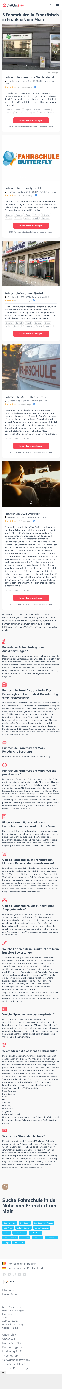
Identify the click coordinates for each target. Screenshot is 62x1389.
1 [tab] (27, 66)
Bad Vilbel (8, 1228)
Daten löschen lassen (12, 1307)
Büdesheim (51, 1238)
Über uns (8, 1290)
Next (56, 47)
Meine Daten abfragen (13, 1310)
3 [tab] (35, 66)
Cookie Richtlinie (10, 1327)
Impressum (7, 1314)
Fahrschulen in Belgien (21, 1263)
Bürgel (6, 1243)
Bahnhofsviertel (23, 1228)
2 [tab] (31, 66)
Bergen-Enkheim (42, 1228)
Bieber (6, 1233)
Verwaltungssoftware (16, 1359)
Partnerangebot (12, 1347)
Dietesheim (19, 1243)
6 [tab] (41, 177)
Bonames (25, 1238)
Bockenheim (35, 1233)
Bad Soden (24, 1223)
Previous (6, 47)
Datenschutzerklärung (12, 1324)
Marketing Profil (12, 1351)
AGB (4, 1317)
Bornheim (38, 1238)
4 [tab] (33, 177)
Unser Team (10, 1294)
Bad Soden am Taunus (43, 1223)
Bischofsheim (19, 1233)
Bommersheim (10, 1238)
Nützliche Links (11, 1343)
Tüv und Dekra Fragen (16, 1368)
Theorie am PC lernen (16, 1364)
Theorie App (10, 1355)
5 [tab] (37, 177)
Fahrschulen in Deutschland (25, 1268)
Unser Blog (9, 1334)
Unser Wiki (9, 1338)
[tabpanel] (31, 47)
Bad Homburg (9, 1223)
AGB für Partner (10, 1321)
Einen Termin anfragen (31, 120)
